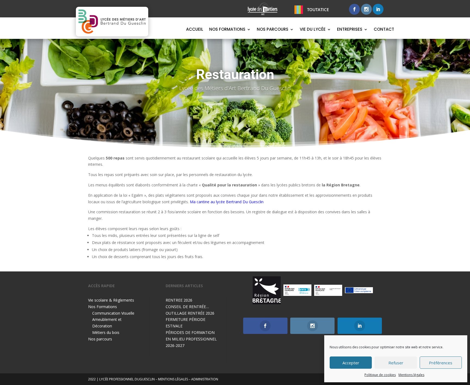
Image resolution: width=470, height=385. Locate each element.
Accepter (350, 362)
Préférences (440, 362)
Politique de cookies (380, 375)
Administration (204, 379)
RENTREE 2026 (179, 300)
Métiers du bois (105, 332)
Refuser (395, 362)
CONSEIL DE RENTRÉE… (187, 306)
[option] (267, 290)
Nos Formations (227, 29)
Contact (384, 29)
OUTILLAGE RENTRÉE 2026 (190, 313)
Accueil (194, 29)
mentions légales (173, 379)
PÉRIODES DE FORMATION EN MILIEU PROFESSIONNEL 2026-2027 (191, 339)
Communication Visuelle (113, 313)
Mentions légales (411, 375)
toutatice (318, 9)
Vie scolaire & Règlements (111, 300)
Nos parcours (272, 29)
